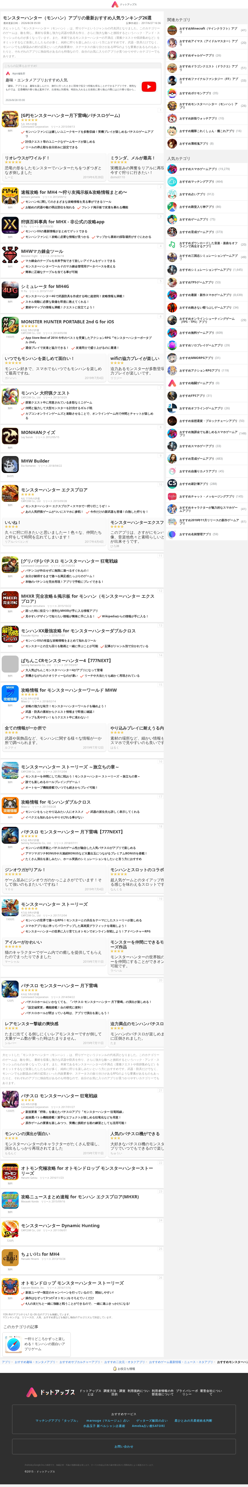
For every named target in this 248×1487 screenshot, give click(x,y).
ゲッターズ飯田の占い (152, 1420)
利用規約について (139, 1392)
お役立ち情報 (126, 1369)
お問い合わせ (124, 1446)
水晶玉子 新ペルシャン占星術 (104, 1426)
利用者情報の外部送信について (163, 1392)
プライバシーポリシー (187, 1392)
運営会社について (211, 1392)
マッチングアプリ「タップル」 (58, 1420)
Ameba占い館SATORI (148, 1426)
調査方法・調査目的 (115, 1392)
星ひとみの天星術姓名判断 (193, 1420)
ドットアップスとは (90, 1392)
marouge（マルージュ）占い (108, 1420)
